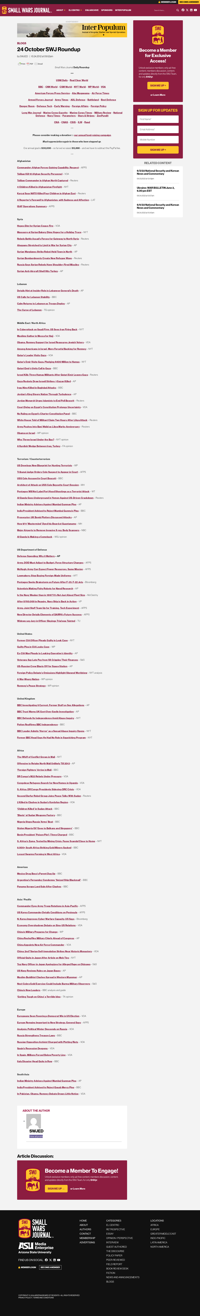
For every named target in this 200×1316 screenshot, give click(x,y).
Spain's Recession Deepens (32, 1048)
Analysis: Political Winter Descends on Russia (42, 1029)
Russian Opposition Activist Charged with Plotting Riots (47, 1042)
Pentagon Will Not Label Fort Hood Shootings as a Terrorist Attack (53, 491)
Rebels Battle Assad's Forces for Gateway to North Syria (48, 238)
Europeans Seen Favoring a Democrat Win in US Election (48, 1016)
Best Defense (108, 99)
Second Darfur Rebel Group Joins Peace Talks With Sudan (49, 795)
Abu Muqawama (81, 93)
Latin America (158, 1242)
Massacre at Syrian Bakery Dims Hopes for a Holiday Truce (49, 232)
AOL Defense (78, 99)
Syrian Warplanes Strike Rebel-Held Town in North (44, 251)
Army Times (61, 99)
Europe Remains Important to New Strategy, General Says (49, 1022)
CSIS (73, 122)
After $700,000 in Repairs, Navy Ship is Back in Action (47, 601)
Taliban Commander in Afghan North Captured (42, 180)
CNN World (51, 86)
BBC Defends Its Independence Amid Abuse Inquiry (45, 718)
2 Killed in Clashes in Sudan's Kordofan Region (42, 802)
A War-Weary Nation (28, 679)
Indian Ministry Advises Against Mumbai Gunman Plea (46, 504)
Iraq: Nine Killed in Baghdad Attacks (36, 387)
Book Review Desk (117, 1268)
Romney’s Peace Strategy (31, 685)
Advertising (87, 1242)
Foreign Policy (98, 106)
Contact (85, 1233)
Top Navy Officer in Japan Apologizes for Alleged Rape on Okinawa (53, 964)
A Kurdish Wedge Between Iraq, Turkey (38, 446)
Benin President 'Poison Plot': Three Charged (42, 834)
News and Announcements (122, 1277)
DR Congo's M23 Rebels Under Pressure (39, 776)
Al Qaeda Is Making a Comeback (34, 536)
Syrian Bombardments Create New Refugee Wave (44, 258)
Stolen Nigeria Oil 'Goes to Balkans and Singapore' (45, 828)
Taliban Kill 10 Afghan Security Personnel (39, 173)
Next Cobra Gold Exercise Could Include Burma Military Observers (53, 983)
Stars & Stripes (86, 115)
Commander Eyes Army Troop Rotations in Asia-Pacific (47, 906)
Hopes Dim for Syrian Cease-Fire (35, 225)
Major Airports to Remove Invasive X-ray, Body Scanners (48, 530)
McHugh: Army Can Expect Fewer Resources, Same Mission (50, 569)
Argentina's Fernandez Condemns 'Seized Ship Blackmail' (49, 880)
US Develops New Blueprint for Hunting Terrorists (44, 465)
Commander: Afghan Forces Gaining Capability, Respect (48, 167)
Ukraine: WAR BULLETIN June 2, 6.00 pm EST (155, 189)
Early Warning (62, 106)
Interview (112, 1242)
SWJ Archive (92, 10)
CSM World (66, 86)
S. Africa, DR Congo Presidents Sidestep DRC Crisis (45, 789)
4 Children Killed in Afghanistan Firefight (39, 186)
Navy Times (53, 115)
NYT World (80, 86)
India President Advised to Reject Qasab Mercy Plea (45, 1087)
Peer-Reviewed (115, 1259)
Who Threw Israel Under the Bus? (35, 439)
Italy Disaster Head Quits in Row (34, 1061)
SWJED (36, 1131)
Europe (155, 1229)
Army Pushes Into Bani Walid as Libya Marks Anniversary (48, 426)
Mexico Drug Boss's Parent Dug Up (36, 873)
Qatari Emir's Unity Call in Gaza (34, 368)
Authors (85, 1229)
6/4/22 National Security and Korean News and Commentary (158, 206)
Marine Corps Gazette (55, 112)
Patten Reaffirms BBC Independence (37, 724)
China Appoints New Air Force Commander (40, 944)
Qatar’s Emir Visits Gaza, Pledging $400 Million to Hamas (48, 361)
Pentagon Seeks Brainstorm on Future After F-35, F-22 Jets (50, 582)
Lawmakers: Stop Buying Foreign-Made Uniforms (44, 575)
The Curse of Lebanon (29, 310)
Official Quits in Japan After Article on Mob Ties (43, 957)
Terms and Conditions (43, 1298)
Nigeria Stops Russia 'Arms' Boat (35, 821)
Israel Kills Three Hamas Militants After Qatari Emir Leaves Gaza (52, 374)
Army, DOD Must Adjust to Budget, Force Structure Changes (50, 562)
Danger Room (27, 106)
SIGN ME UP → (56, 1188)
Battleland (93, 99)
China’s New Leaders (28, 990)
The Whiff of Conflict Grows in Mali (36, 756)
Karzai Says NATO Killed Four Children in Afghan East (46, 193)
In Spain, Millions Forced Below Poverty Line (41, 1055)
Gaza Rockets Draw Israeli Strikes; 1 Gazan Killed (44, 381)
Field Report (114, 1264)
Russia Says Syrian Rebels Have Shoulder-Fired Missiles (48, 264)
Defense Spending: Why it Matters (36, 556)
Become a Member (189, 2)
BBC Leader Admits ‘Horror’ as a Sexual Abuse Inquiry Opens (50, 731)
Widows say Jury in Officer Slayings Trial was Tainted (46, 620)
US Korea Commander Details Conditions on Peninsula (47, 912)
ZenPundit (103, 115)
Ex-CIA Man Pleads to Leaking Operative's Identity (45, 653)
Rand (87, 122)
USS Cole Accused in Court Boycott (36, 478)
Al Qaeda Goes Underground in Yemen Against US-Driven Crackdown (55, 497)
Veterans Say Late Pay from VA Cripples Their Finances (47, 659)
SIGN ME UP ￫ (158, 85)
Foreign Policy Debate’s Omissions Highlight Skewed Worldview (52, 672)
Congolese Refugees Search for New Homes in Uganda (47, 782)
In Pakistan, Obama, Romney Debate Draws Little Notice (48, 1093)
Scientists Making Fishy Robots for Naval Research (45, 588)
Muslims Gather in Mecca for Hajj (35, 336)
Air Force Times (100, 93)
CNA (56, 122)
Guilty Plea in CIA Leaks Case (33, 646)
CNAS (64, 122)
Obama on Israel (26, 433)
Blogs (21, 43)
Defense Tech (44, 106)
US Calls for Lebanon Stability (33, 297)
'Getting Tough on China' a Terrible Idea (39, 996)
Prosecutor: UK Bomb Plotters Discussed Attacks (44, 517)
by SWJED (22, 56)
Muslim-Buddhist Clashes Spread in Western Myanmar (47, 977)
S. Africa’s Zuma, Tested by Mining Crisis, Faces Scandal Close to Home (56, 841)
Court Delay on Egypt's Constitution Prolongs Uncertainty (49, 407)
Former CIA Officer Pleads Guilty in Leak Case (42, 640)
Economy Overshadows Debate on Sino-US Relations (46, 925)
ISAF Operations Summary (32, 206)
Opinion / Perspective (119, 1238)
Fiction (110, 1272)
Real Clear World (79, 80)
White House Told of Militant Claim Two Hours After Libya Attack (52, 420)
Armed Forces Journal (40, 99)
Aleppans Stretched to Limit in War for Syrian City (44, 245)
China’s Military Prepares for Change (37, 931)
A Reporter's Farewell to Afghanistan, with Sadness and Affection (53, 200)
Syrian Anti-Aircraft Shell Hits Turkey (37, 271)
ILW (80, 122)
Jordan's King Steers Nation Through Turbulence (44, 394)
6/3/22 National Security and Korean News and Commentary (158, 172)
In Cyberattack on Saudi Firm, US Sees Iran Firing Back (47, 329)
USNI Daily (62, 80)
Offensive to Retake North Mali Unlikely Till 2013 (43, 763)
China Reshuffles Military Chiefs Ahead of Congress (45, 938)
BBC (40, 86)
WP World (93, 86)
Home (83, 1220)
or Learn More (77, 1188)
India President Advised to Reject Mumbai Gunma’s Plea (48, 510)
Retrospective (115, 1229)
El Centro (74, 10)
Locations (157, 1220)
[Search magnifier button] (177, 10)
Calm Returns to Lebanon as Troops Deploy (41, 303)
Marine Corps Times (81, 112)
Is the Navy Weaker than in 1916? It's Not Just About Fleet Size (51, 595)
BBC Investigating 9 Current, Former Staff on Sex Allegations (50, 705)
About (59, 10)
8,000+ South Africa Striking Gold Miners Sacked (44, 847)
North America (159, 1246)
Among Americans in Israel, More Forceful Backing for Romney (51, 348)
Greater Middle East (163, 1233)
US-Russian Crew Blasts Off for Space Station (42, 666)
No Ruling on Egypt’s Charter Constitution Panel (43, 413)
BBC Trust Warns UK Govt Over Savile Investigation (45, 711)
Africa (154, 1225)
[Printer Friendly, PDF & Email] (30, 64)
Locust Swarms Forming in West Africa (38, 854)
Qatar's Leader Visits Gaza (31, 355)
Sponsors (107, 10)
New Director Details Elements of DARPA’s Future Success (49, 614)
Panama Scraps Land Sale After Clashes (39, 886)
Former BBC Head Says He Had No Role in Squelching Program (51, 737)
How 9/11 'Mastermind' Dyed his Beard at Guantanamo (46, 523)
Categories (113, 1220)
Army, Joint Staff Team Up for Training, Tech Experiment (48, 608)
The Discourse (115, 1251)
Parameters (69, 115)
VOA (103, 86)
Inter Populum (123, 10)
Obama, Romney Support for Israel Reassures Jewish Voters (50, 342)
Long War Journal (31, 112)
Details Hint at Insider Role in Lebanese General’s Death (48, 290)
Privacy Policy (25, 1298)
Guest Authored (116, 1246)
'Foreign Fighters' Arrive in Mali (34, 769)
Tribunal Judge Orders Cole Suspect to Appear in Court (47, 472)
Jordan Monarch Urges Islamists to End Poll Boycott (45, 400)
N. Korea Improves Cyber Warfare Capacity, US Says (45, 918)
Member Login (168, 2)
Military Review (102, 112)
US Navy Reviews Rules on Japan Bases (39, 970)
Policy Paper (114, 1255)
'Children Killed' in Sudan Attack (34, 808)
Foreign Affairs (80, 106)
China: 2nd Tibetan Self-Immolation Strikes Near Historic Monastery (54, 951)
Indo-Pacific (157, 1238)
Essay (110, 1233)
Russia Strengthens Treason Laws (36, 1035)
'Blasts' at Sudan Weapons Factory (36, 815)
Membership (87, 1238)
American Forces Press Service (52, 93)
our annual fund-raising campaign (92, 135)
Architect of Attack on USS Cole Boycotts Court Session (48, 484)
